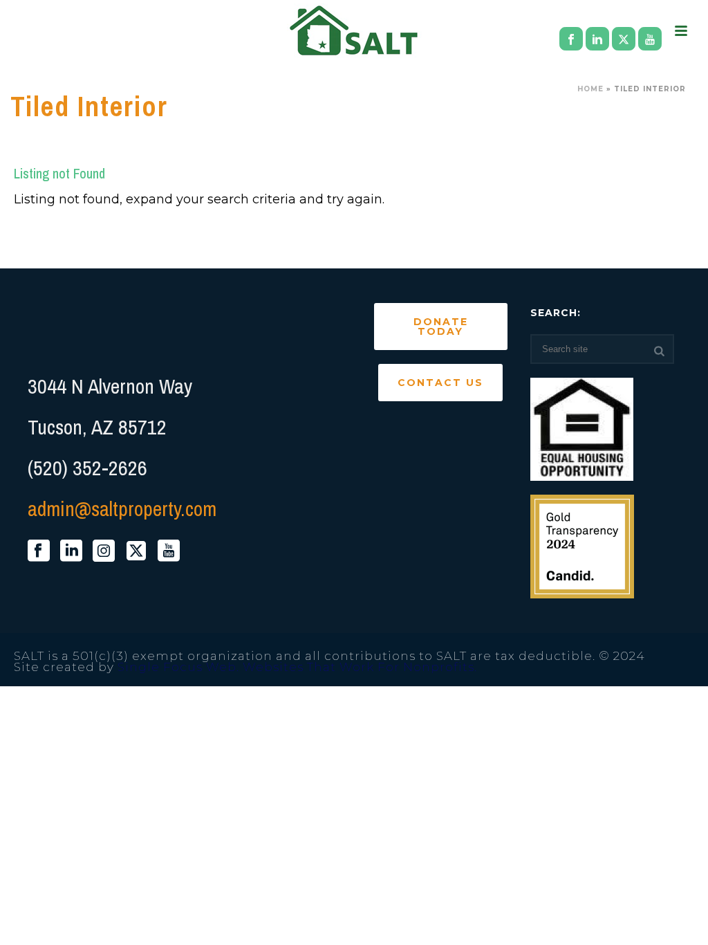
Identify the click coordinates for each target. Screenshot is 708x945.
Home (590, 88)
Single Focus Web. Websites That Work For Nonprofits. (297, 667)
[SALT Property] (354, 31)
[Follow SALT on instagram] (104, 551)
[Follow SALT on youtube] (169, 551)
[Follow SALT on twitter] (136, 551)
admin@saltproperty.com (122, 508)
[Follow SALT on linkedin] (71, 551)
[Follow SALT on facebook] (39, 551)
